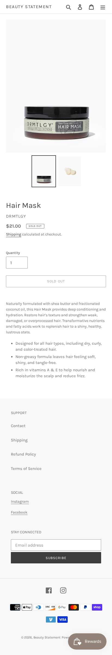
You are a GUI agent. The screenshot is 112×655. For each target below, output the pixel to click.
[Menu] (102, 6)
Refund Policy (23, 454)
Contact (18, 425)
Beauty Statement (29, 6)
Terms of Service (26, 468)
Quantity (13, 253)
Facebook (19, 512)
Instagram (20, 501)
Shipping (13, 234)
